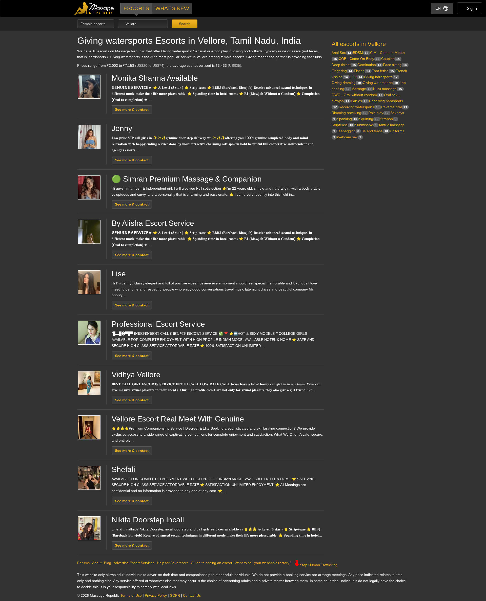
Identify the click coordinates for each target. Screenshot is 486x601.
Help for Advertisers (172, 563)
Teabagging (348, 131)
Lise (119, 274)
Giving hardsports (381, 77)
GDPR (175, 595)
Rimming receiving (349, 113)
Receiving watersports (359, 107)
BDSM (360, 53)
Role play (378, 113)
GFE (356, 77)
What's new (172, 8)
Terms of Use (131, 595)
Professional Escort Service (158, 324)
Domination (369, 65)
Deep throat (344, 65)
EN (438, 8)
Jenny (122, 128)
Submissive (366, 125)
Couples (390, 59)
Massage (361, 89)
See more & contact (132, 109)
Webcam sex (349, 137)
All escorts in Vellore (359, 43)
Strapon (388, 119)
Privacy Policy (156, 595)
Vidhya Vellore (136, 374)
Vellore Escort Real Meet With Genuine (178, 419)
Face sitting (395, 65)
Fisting (362, 71)
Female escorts (93, 24)
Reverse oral (394, 107)
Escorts (136, 8)
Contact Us (192, 595)
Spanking (347, 119)
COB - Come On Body (359, 59)
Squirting (368, 119)
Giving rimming (346, 83)
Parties (359, 101)
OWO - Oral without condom (357, 95)
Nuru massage (387, 89)
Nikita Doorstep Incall (148, 520)
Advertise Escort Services (134, 563)
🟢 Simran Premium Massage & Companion (187, 179)
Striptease (342, 125)
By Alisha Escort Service (153, 223)
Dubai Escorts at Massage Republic (94, 8)
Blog (107, 563)
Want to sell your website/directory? (263, 563)
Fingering (342, 71)
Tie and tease (374, 131)
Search (184, 24)
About (97, 563)
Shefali (123, 469)
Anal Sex (341, 53)
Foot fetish (383, 71)
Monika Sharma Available (155, 78)
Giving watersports (380, 83)
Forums (83, 563)
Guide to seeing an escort (211, 563)
